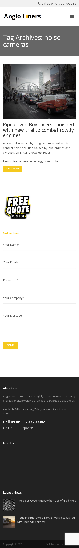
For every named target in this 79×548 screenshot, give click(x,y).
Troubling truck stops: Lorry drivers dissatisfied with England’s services (46, 520)
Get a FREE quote (18, 427)
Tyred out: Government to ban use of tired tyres (46, 500)
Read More (12, 168)
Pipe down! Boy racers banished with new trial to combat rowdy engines (38, 130)
